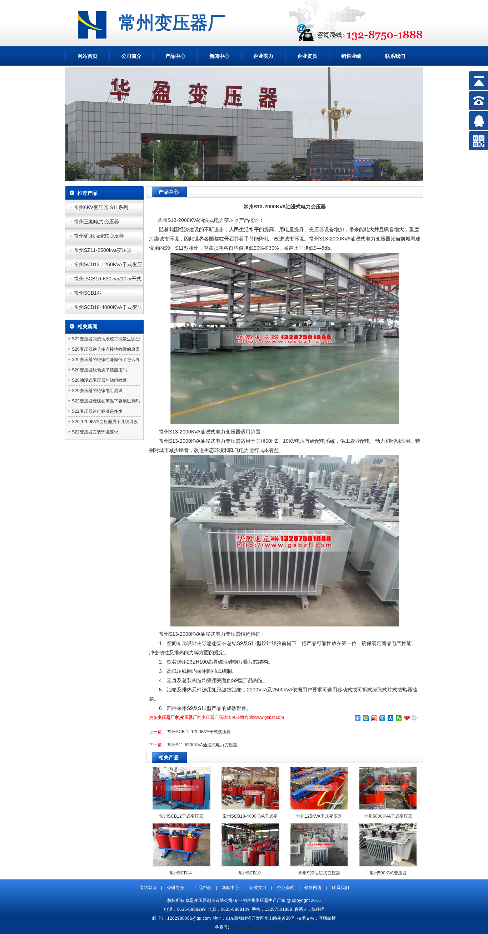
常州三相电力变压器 (96, 221)
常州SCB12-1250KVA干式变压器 (108, 266)
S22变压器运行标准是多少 (97, 411)
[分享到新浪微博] (374, 718)
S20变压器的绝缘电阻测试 (97, 390)
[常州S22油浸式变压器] (319, 864)
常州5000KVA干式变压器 (388, 816)
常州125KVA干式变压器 (319, 816)
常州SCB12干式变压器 (181, 816)
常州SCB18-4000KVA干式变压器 (108, 309)
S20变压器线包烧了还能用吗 (99, 369)
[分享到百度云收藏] (407, 718)
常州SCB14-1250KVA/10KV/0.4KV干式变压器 (108, 295)
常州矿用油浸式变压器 (99, 236)
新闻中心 (219, 56)
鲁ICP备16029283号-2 (251, 927)
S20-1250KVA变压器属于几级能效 (105, 421)
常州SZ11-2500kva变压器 (103, 250)
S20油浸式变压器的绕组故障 (99, 380)
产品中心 (175, 56)
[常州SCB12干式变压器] (181, 808)
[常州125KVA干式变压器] (319, 808)
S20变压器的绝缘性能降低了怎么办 (106, 359)
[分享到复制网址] (415, 718)
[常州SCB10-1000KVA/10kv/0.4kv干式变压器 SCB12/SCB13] (250, 864)
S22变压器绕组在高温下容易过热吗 (106, 401)
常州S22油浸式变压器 (319, 872)
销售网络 (313, 887)
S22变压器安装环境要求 (95, 432)
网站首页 (88, 56)
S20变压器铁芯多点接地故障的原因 (106, 349)
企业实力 (263, 56)
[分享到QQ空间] (366, 718)
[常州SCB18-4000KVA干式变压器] (250, 808)
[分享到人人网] (391, 718)
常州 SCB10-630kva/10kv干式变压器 (107, 281)
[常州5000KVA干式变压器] (388, 808)
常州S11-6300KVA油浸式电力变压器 (202, 744)
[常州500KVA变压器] (388, 864)
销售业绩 (351, 56)
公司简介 (131, 56)
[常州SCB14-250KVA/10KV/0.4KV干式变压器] (181, 864)
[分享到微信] (399, 718)
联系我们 (395, 56)
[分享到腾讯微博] (382, 718)
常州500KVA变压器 (388, 872)
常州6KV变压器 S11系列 (101, 207)
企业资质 (307, 56)
